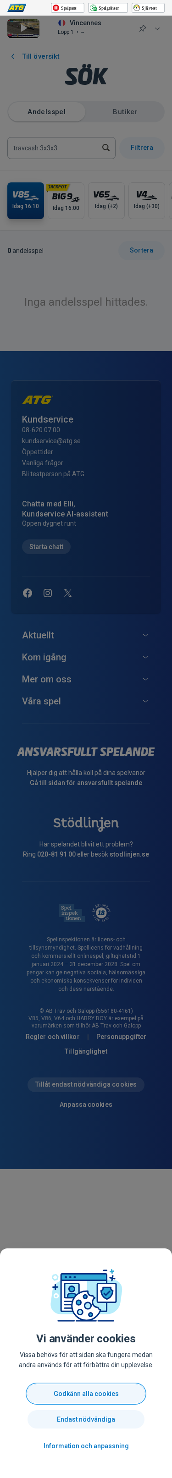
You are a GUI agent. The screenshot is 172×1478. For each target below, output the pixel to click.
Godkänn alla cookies (86, 1393)
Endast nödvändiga (86, 1419)
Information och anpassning (86, 1446)
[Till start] (17, 8)
